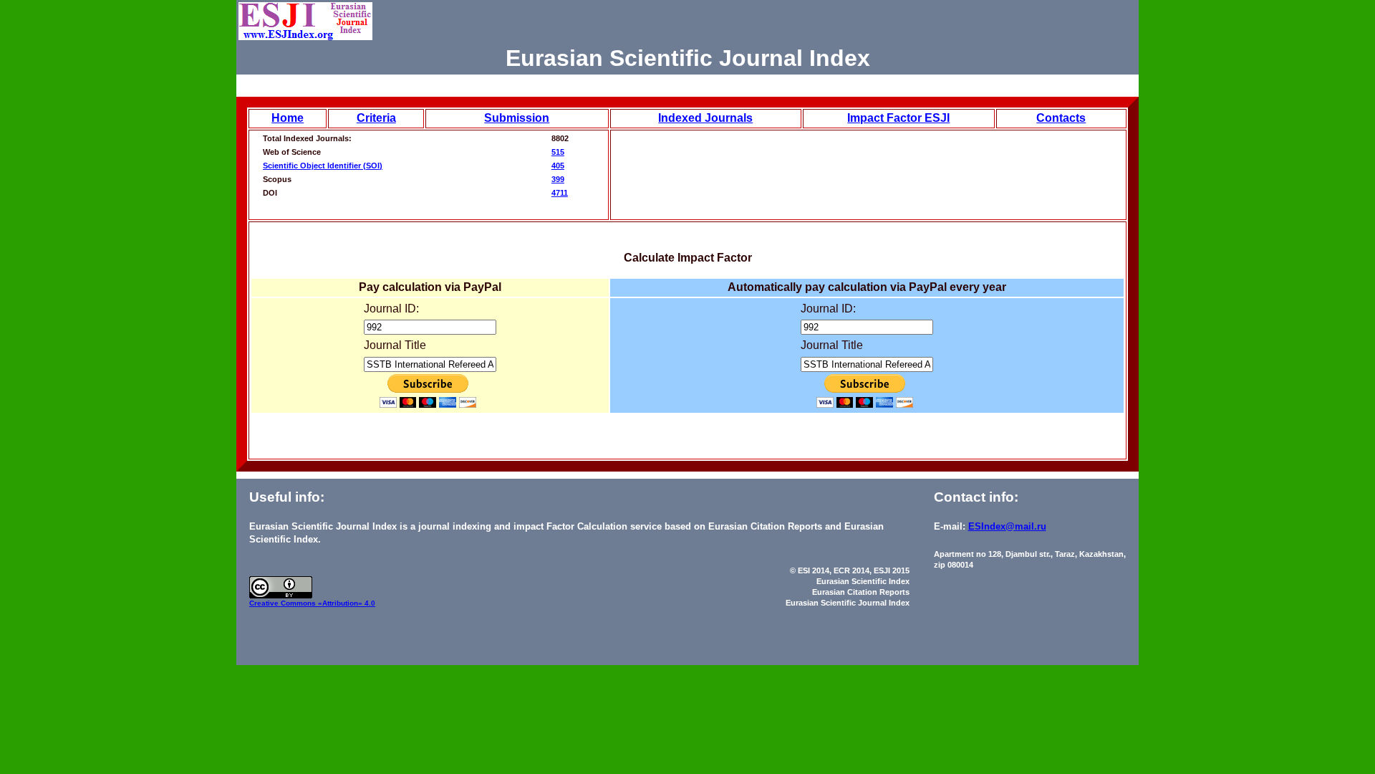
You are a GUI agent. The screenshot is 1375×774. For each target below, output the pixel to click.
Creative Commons (283, 603)
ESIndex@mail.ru (1007, 526)
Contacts (1061, 118)
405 (557, 165)
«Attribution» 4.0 (346, 603)
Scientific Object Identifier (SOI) (322, 165)
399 (557, 179)
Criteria (376, 118)
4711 (559, 192)
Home (287, 118)
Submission (516, 118)
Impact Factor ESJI (898, 118)
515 (557, 152)
